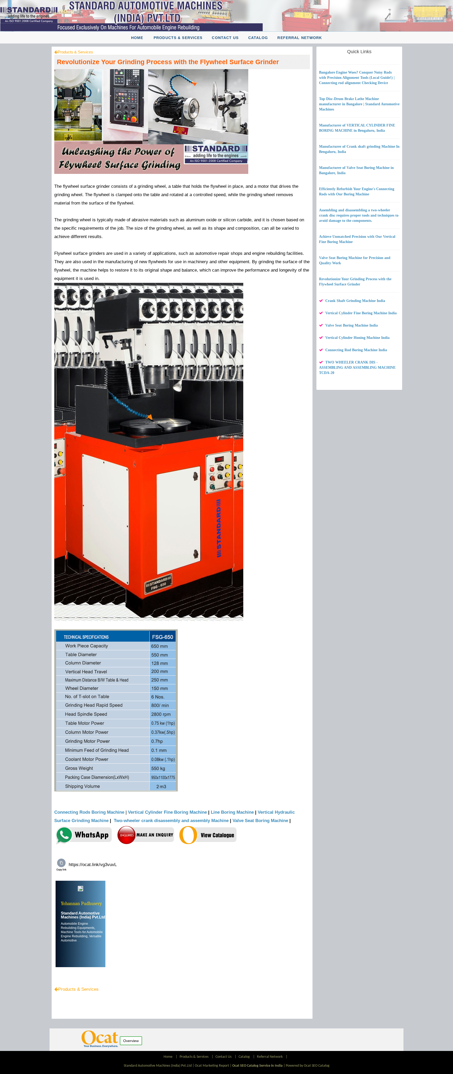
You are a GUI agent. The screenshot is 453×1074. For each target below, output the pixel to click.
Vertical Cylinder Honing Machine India (357, 338)
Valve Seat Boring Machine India (351, 325)
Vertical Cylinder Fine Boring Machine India (361, 313)
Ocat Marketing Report (212, 1066)
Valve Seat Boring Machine (260, 820)
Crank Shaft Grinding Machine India (355, 301)
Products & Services (178, 38)
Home (137, 38)
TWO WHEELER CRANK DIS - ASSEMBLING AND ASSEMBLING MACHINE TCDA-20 (357, 367)
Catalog (258, 38)
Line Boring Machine (232, 812)
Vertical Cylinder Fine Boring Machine (167, 812)
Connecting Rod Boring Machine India (356, 350)
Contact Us (225, 38)
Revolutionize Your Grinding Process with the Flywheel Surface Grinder (168, 61)
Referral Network (299, 38)
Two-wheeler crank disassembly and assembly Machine (171, 820)
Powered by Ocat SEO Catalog (308, 1066)
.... (78, 940)
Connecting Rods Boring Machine (89, 812)
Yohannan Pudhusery (81, 903)
